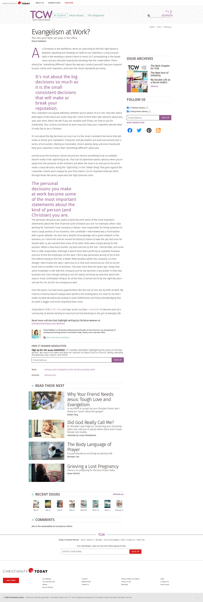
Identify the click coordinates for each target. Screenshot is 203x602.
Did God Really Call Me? (90, 422)
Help (162, 579)
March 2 (107, 510)
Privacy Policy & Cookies (130, 579)
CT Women (137, 108)
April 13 (71, 510)
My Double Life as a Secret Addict (160, 81)
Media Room (86, 582)
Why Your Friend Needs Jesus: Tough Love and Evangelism (90, 399)
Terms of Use (126, 582)
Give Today (11, 580)
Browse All (118, 494)
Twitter (69, 526)
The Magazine (95, 15)
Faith (71, 370)
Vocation (86, 370)
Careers (85, 579)
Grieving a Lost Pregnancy (92, 466)
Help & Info (141, 540)
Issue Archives (140, 59)
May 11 (48, 510)
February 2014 (50, 375)
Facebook (60, 526)
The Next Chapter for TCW (160, 67)
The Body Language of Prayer (89, 447)
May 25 (36, 510)
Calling (47, 370)
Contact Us (131, 540)
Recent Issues (47, 494)
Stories (44, 584)
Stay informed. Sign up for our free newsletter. (101, 546)
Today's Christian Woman (69, 540)
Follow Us (85, 584)
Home (152, 27)
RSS (123, 540)
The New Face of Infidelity (160, 74)
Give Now (69, 3)
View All (154, 86)
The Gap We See (48, 582)
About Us (40, 3)
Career (54, 370)
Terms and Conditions (111, 540)
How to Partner (47, 587)
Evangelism (63, 370)
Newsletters (54, 3)
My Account (165, 584)
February (167, 27)
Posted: (35, 375)
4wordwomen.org (96, 330)
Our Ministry (46, 579)
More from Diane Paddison (58, 337)
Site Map (99, 540)
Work (93, 370)
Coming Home (138, 112)
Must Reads (76, 15)
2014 (159, 27)
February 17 (119, 510)
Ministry (77, 370)
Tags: (34, 370)
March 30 (84, 510)
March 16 (95, 510)
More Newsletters (135, 123)
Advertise (124, 584)
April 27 (60, 510)
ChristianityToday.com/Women (48, 323)
